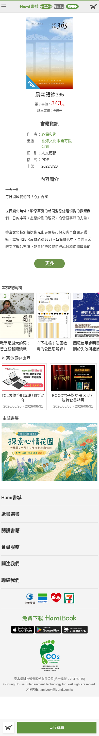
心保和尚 (49, 134)
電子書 (46, 6)
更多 (49, 263)
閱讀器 (72, 6)
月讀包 (59, 6)
